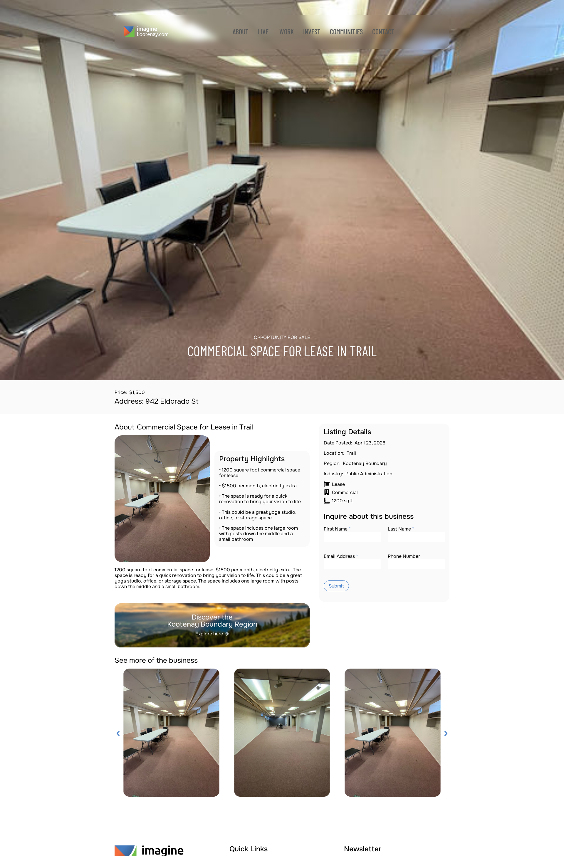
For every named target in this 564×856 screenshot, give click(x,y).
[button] (118, 733)
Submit (336, 586)
